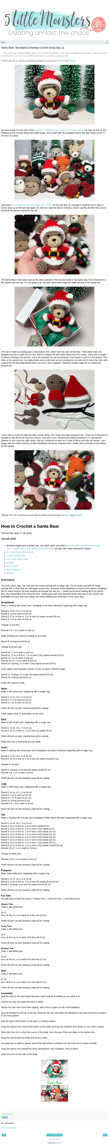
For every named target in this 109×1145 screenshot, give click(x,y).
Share (4, 1117)
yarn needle (11, 566)
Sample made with (75, 545)
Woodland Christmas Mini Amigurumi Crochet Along (58, 130)
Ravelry (72, 61)
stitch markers (13, 569)
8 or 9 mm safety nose (17, 559)
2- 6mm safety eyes (15, 555)
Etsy (62, 61)
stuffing (9, 562)
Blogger (58, 1143)
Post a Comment (8, 1128)
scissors (10, 573)
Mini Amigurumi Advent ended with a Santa (32, 205)
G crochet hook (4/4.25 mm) (19, 552)
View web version (54, 1139)
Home (54, 1135)
